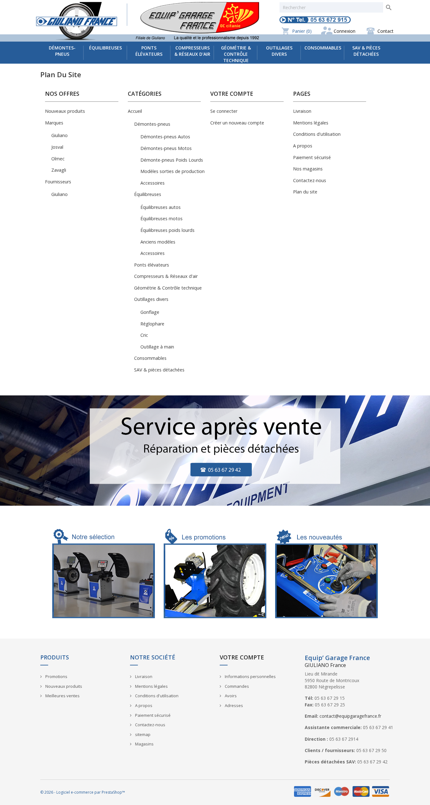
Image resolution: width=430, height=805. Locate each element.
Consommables (322, 48)
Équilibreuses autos (160, 207)
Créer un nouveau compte (237, 123)
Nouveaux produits (65, 111)
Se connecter (223, 111)
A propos (302, 146)
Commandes (236, 686)
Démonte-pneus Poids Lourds (171, 160)
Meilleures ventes (62, 696)
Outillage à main (157, 347)
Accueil (135, 111)
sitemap (142, 734)
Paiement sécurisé (312, 157)
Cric (144, 335)
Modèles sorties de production (172, 171)
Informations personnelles (250, 676)
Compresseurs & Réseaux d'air (192, 51)
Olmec (58, 159)
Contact (385, 31)
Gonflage (149, 312)
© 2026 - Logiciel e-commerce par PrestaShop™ (82, 792)
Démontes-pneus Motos (166, 148)
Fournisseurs (58, 182)
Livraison (302, 111)
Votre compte (242, 657)
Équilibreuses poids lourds (167, 230)
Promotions (55, 676)
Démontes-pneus (62, 51)
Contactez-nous (309, 180)
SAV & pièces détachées (366, 51)
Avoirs (230, 696)
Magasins (144, 744)
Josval (57, 147)
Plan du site (305, 192)
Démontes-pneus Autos (165, 137)
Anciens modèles (157, 242)
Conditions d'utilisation (317, 134)
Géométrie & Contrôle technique (236, 54)
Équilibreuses (105, 48)
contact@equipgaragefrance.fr (350, 716)
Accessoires (152, 183)
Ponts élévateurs (148, 51)
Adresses (233, 705)
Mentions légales (310, 123)
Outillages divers (279, 51)
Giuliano (59, 135)
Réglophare (152, 324)
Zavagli (58, 170)
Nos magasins (308, 169)
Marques (54, 123)
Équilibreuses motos (161, 218)
